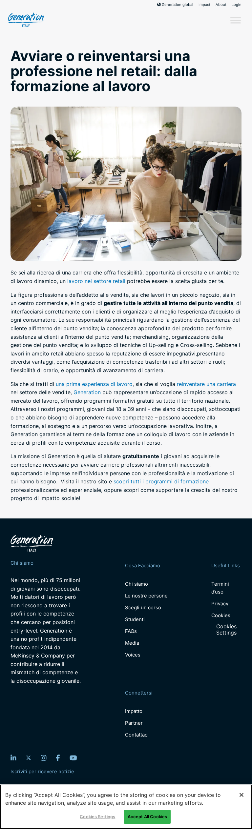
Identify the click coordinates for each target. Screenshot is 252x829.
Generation (87, 392)
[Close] (241, 795)
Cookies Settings (226, 629)
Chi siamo (136, 584)
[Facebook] (58, 758)
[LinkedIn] (13, 758)
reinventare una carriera (206, 384)
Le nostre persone (146, 596)
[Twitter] (28, 758)
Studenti (135, 619)
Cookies (220, 615)
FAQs (131, 631)
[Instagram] (44, 758)
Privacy (219, 603)
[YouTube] (73, 758)
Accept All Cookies (147, 816)
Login (237, 5)
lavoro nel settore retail (96, 281)
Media (132, 643)
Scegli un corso (143, 607)
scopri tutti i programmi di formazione (161, 481)
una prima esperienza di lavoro (94, 384)
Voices (132, 655)
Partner (134, 723)
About (221, 5)
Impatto (133, 711)
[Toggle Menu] (235, 20)
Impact (204, 5)
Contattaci (137, 735)
